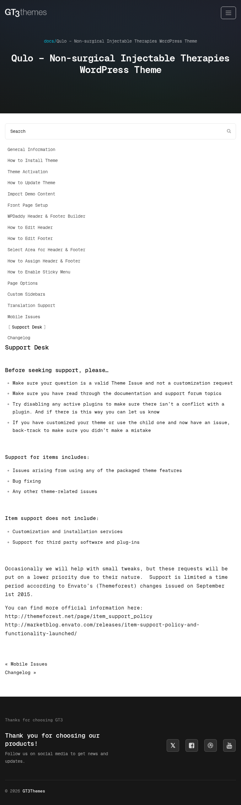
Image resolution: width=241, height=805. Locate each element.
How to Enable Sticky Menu (39, 271)
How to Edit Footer (30, 238)
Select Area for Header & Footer (46, 249)
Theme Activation (28, 171)
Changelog (19, 337)
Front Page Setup (28, 205)
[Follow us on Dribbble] (210, 745)
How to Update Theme (31, 182)
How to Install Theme (33, 160)
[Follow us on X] (173, 745)
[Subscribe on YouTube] (229, 745)
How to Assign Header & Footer (44, 260)
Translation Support (31, 305)
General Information (31, 149)
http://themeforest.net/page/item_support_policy (79, 616)
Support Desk (27, 327)
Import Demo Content (31, 193)
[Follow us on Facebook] (191, 745)
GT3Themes (34, 791)
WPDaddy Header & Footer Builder (46, 216)
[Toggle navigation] (228, 13)
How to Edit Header (30, 227)
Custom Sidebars (26, 294)
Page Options (23, 283)
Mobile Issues (24, 316)
